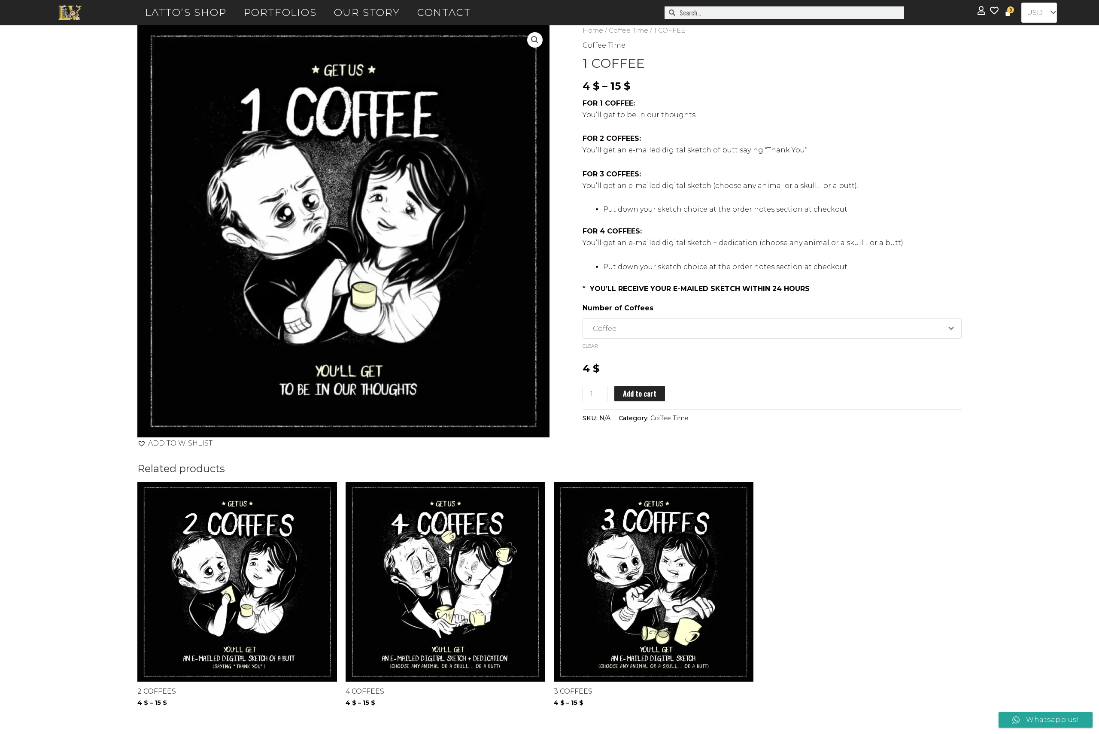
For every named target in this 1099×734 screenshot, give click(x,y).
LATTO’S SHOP (186, 12)
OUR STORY (367, 12)
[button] (535, 40)
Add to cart (639, 393)
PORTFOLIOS (280, 12)
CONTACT (444, 12)
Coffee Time (628, 30)
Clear (590, 346)
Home (593, 30)
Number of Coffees (618, 308)
